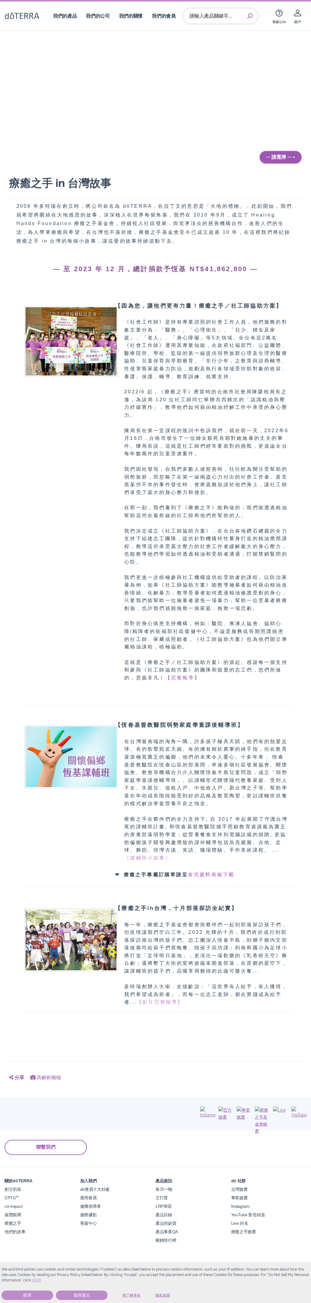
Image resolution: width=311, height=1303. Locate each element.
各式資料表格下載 (211, 874)
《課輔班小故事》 (147, 857)
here (36, 1280)
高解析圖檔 (48, 1077)
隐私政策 (163, 1295)
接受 (27, 1295)
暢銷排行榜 (166, 1240)
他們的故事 (15, 1231)
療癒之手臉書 (243, 1231)
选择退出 (81, 1295)
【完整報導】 (182, 677)
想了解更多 (131, 1295)
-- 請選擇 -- (279, 157)
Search (250, 16)
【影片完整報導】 (160, 1002)
